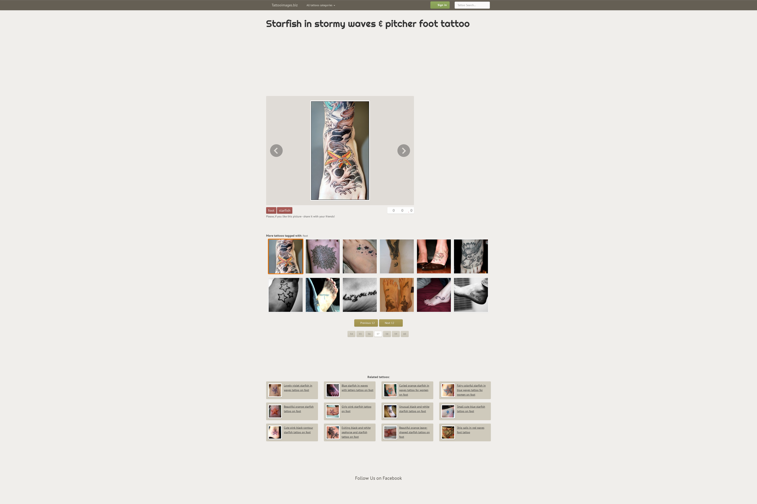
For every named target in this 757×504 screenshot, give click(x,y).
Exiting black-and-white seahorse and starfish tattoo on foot (356, 432)
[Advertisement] (361, 62)
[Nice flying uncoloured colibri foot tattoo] (471, 257)
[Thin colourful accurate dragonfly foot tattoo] (323, 295)
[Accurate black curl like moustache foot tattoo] (434, 295)
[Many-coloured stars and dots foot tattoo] (360, 257)
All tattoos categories (320, 5)
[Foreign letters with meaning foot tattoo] (471, 295)
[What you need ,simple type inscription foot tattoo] (360, 295)
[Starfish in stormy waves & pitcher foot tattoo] (286, 257)
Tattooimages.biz (284, 5)
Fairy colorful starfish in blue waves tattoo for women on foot (471, 390)
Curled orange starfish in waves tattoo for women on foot (414, 390)
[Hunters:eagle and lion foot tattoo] (397, 295)
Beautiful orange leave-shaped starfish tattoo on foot (414, 432)
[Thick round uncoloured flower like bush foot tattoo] (404, 150)
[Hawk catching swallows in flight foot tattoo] (397, 257)
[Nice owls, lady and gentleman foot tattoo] (276, 150)
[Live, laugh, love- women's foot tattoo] (434, 257)
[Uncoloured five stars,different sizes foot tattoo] (286, 295)
